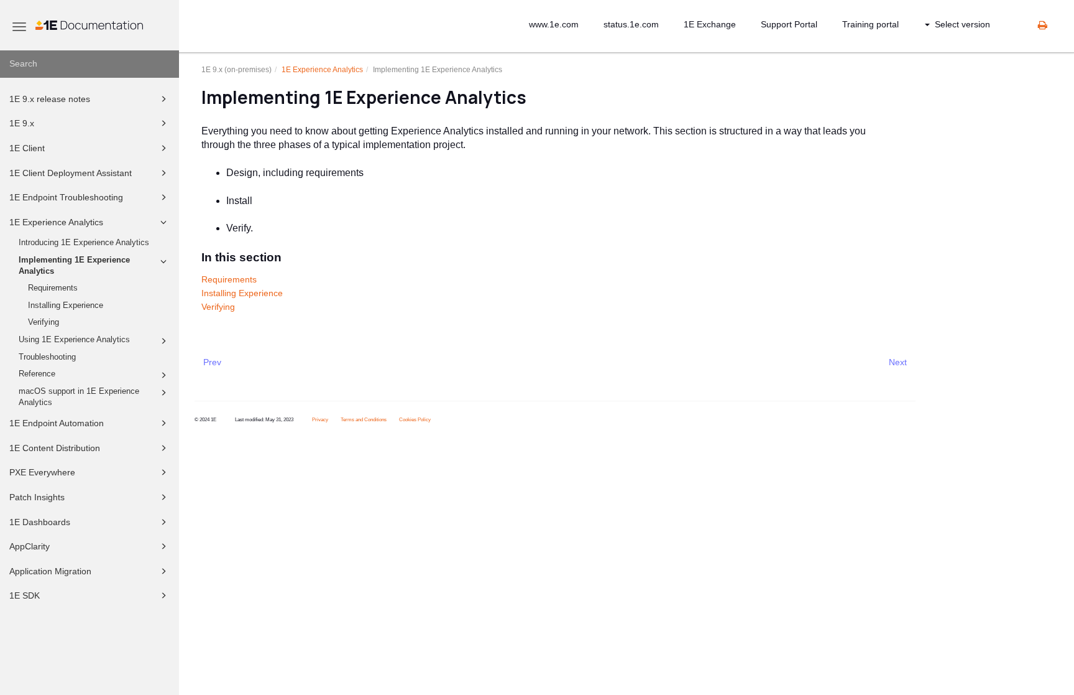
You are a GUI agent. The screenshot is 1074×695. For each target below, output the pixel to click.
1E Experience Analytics (56, 222)
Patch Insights (37, 497)
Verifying (43, 322)
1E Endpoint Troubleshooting (66, 197)
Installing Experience (65, 305)
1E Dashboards (39, 522)
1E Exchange (710, 24)
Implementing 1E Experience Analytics (74, 266)
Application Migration (50, 571)
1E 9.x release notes (49, 99)
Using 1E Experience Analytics (74, 339)
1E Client (27, 148)
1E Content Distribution (54, 448)
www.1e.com (554, 24)
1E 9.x (21, 123)
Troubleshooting (47, 357)
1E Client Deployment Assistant (70, 173)
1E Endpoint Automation (56, 423)
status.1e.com (631, 24)
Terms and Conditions (364, 419)
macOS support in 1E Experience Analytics (79, 397)
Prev (212, 362)
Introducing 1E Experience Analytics (84, 242)
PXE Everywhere (42, 472)
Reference (37, 374)
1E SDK (24, 595)
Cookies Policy (415, 419)
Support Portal (789, 24)
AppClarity (29, 546)
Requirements (53, 288)
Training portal (870, 24)
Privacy (320, 419)
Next (898, 362)
